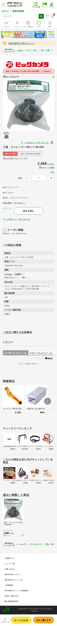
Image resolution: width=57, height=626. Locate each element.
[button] (47, 401)
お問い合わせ (9, 569)
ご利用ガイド (9, 558)
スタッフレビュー (41, 353)
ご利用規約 (8, 585)
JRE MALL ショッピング (9, 50)
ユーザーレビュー (15, 353)
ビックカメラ (12, 77)
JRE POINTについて (12, 574)
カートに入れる (21, 620)
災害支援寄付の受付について (21, 43)
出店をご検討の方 (11, 596)
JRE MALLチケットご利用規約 (16, 591)
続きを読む (28, 211)
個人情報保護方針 (11, 601)
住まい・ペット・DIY (27, 50)
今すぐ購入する (43, 620)
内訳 (52, 172)
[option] (28, 105)
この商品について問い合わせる (36, 143)
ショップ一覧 (9, 564)
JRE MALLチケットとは (13, 580)
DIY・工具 (45, 50)
